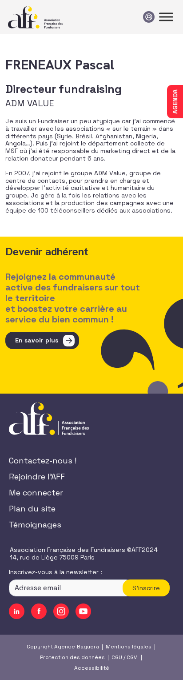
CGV (132, 657)
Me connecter (36, 492)
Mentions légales (128, 646)
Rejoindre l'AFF (37, 476)
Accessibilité (91, 668)
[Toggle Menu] (166, 16)
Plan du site (32, 508)
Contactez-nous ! (42, 460)
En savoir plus (36, 340)
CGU (116, 657)
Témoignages (35, 524)
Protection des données (72, 657)
